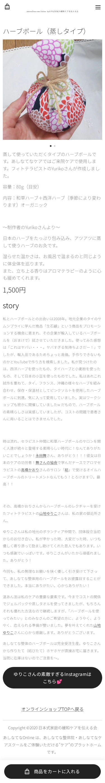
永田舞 (41, 455)
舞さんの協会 (46, 462)
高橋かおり (30, 469)
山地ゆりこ (48, 513)
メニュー (98, 7)
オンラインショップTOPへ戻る (52, 709)
